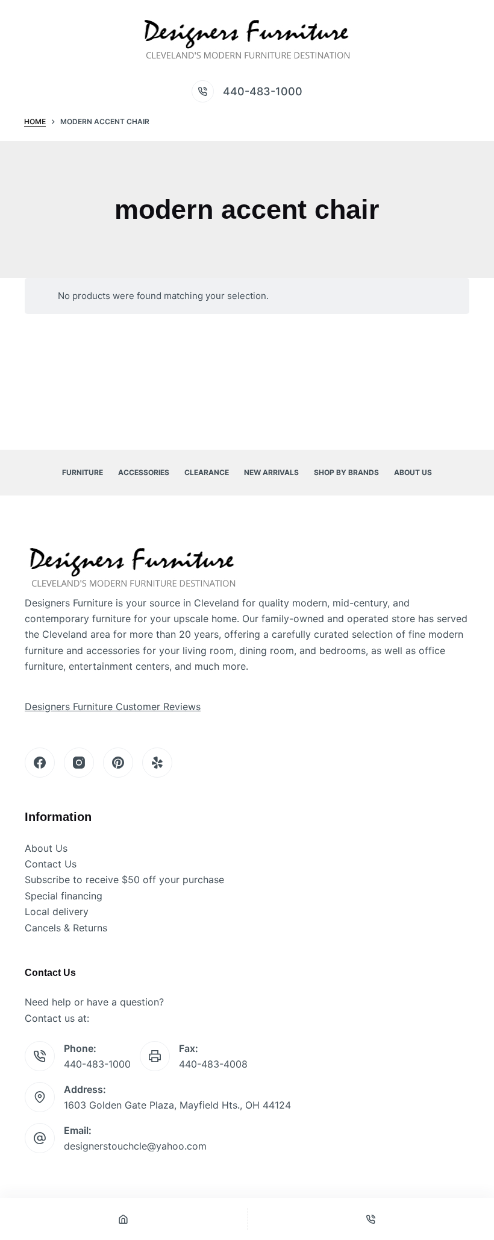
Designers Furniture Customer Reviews (113, 706)
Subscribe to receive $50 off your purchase (124, 879)
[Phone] (371, 1219)
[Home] (123, 1219)
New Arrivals (271, 472)
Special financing (63, 896)
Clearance (206, 472)
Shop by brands (346, 472)
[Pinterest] (118, 762)
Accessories (143, 472)
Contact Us (51, 864)
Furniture (82, 472)
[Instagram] (79, 762)
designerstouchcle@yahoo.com (135, 1146)
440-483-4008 (213, 1064)
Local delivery (57, 911)
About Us (413, 472)
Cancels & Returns (66, 928)
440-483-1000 (262, 91)
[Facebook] (40, 762)
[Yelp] (157, 762)
